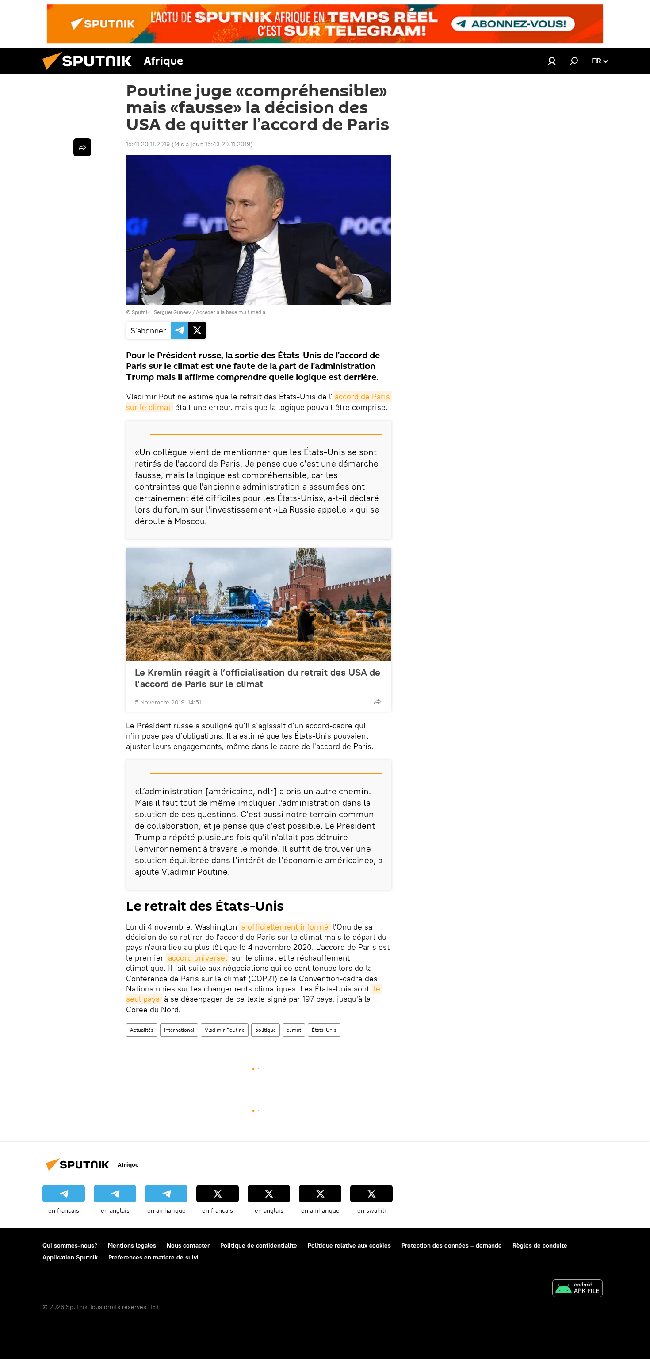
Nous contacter (188, 1245)
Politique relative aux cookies (349, 1245)
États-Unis (324, 1029)
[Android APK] (577, 1289)
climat (294, 1029)
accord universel (197, 958)
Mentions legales (132, 1245)
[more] (377, 701)
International (179, 1029)
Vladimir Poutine (225, 1029)
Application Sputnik (70, 1257)
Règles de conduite (539, 1245)
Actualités (141, 1029)
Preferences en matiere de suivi (153, 1257)
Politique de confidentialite (258, 1245)
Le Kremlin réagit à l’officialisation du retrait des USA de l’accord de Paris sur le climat (257, 677)
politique (265, 1029)
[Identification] (552, 61)
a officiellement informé (285, 927)
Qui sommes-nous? (69, 1245)
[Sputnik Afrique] (91, 72)
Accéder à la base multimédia (230, 312)
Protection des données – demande (451, 1245)
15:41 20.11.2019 (148, 144)
